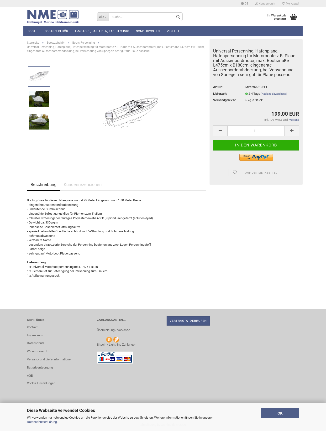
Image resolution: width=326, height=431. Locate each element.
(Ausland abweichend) (274, 93)
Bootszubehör (56, 31)
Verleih (173, 31)
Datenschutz (35, 343)
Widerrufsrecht (37, 351)
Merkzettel (292, 3)
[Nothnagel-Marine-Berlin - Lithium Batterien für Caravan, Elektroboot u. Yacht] (58, 16)
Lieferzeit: (220, 93)
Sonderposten (148, 31)
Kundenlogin (266, 3)
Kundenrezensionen (83, 184)
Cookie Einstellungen (41, 383)
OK (280, 413)
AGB (30, 375)
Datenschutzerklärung (42, 422)
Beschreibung (44, 184)
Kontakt (32, 327)
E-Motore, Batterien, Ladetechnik (102, 31)
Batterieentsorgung (40, 367)
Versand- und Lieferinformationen (49, 359)
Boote (32, 31)
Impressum (34, 335)
